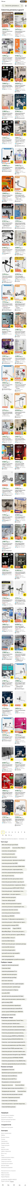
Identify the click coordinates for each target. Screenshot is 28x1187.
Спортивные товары (6, 1159)
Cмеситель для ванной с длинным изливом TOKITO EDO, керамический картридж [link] (20, 385)
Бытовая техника (5, 1137)
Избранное (14, 1185)
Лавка (8, 1185)
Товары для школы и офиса (7, 1157)
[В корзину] (12, 26)
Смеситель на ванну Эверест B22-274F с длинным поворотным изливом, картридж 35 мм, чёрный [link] (7, 819)
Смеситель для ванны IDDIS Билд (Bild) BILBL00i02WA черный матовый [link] (7, 517)
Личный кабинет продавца (7, 1115)
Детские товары (5, 1165)
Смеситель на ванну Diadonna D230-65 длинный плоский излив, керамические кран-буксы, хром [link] (7, 140)
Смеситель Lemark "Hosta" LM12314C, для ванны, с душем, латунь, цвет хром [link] (20, 627)
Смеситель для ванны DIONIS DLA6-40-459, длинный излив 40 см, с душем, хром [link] (20, 223)
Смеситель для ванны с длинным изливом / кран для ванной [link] (20, 573)
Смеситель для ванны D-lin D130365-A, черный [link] (7, 168)
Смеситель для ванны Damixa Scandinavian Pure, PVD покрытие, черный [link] (7, 765)
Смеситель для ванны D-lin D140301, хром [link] (7, 737)
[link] (10, 845)
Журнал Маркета (5, 1176)
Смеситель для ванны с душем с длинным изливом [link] (7, 58)
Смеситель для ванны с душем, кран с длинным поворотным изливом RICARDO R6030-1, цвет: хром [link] (7, 655)
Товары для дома (5, 1145)
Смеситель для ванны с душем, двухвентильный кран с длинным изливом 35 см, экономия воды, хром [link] (7, 32)
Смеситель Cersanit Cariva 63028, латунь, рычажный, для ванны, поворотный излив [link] (20, 196)
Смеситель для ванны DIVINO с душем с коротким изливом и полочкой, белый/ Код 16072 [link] (7, 464)
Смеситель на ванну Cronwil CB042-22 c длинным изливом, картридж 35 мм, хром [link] (20, 544)
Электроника (4, 1141)
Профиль (25, 1185)
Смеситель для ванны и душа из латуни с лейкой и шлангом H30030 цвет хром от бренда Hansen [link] (20, 793)
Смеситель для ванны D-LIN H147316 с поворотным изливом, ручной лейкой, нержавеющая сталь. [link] (20, 32)
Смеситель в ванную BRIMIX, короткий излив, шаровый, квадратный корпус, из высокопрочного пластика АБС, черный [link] (7, 359)
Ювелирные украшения (6, 1167)
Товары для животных (6, 1161)
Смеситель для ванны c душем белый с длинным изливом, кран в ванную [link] (7, 711)
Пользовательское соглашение (8, 1170)
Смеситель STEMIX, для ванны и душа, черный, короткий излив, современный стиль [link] (20, 464)
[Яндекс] (12, 1181)
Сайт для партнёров (6, 1121)
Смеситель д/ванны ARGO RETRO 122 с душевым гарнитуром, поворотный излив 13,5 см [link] (20, 819)
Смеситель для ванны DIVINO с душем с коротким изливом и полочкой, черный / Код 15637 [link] (20, 86)
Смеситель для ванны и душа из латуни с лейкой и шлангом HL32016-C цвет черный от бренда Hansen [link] (7, 250)
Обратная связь (5, 1172)
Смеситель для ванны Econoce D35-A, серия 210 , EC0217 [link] (20, 683)
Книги (2, 1155)
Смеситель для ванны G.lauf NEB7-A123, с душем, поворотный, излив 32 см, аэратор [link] (20, 517)
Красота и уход (4, 1149)
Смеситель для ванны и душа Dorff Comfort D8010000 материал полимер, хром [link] (7, 304)
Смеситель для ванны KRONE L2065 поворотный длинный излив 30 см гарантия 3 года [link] (20, 491)
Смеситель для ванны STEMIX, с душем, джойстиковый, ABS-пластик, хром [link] (7, 196)
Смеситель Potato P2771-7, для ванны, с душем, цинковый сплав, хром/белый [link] (7, 439)
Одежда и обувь (5, 1143)
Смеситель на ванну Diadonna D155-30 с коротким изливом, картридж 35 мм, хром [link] (7, 573)
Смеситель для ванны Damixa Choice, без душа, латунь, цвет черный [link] (7, 223)
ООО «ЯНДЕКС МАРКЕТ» (11, 1179)
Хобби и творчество (6, 1151)
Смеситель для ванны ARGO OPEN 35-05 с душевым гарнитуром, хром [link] (20, 304)
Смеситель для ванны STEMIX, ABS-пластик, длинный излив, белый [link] (7, 793)
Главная (3, 1185)
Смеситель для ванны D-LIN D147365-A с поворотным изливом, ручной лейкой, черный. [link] (7, 600)
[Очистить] (22, 6)
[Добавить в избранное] (12, 13)
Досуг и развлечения (6, 1133)
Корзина (19, 1185)
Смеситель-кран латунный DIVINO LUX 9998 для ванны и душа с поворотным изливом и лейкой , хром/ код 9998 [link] (20, 277)
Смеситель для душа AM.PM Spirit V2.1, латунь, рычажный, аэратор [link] (20, 114)
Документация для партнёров (8, 1119)
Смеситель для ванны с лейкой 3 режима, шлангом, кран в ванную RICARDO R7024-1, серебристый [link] (7, 544)
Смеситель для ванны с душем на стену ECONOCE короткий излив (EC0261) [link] (7, 491)
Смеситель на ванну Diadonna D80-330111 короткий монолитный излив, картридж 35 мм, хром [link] (7, 86)
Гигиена (3, 1139)
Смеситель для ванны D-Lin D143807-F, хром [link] (20, 600)
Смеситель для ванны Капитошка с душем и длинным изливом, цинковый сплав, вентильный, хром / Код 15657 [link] (20, 332)
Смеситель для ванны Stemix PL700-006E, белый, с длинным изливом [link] (20, 737)
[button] (26, 6)
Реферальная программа (7, 1127)
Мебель (3, 1135)
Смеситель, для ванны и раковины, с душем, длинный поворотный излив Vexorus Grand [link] (20, 655)
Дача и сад (3, 1153)
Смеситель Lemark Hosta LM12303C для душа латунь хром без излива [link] (20, 168)
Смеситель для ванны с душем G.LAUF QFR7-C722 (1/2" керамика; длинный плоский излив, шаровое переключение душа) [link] (7, 413)
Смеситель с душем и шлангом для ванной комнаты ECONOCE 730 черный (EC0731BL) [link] (7, 277)
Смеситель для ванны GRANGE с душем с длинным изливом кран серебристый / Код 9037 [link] (7, 114)
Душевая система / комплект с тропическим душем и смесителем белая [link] (7, 332)
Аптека (3, 1147)
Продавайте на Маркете (7, 1117)
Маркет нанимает (5, 1174)
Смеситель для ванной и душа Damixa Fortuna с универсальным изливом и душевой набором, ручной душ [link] (20, 58)
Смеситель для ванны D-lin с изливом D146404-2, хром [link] (7, 385)
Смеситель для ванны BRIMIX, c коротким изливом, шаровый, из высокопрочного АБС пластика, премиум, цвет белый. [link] (7, 683)
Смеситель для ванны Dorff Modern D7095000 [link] (20, 413)
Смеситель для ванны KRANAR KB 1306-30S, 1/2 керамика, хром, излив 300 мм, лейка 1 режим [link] (7, 627)
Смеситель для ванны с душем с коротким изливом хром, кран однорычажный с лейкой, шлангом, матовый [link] (20, 765)
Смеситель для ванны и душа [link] (20, 711)
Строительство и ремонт (7, 1163)
